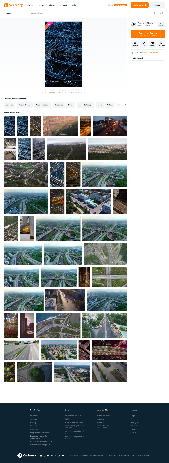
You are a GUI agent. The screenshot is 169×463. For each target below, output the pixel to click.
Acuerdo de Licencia (73, 416)
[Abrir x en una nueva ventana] (59, 455)
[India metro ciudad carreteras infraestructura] (104, 174)
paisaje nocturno (42, 105)
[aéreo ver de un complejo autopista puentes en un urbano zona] (107, 300)
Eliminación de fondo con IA (41, 441)
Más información (138, 58)
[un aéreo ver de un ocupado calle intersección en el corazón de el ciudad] (84, 350)
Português (135, 422)
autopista (9, 105)
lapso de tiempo (85, 105)
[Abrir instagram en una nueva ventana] (44, 455)
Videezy (33, 422)
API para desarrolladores (40, 432)
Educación (34, 429)
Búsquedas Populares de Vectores (75, 427)
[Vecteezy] (13, 5)
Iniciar (157, 5)
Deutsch (134, 426)
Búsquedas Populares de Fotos (75, 432)
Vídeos (51, 5)
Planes (110, 5)
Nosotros (100, 422)
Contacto (100, 419)
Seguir (161, 26)
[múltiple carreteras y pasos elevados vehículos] (104, 228)
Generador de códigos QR (40, 445)
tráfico (71, 105)
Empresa (33, 426)
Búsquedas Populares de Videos (75, 437)
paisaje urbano (25, 105)
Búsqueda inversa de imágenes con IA (38, 437)
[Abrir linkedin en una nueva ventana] (48, 455)
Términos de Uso (111, 455)
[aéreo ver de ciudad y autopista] (60, 126)
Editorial (63, 5)
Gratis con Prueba (148, 34)
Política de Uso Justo (143, 455)
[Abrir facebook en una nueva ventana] (41, 455)
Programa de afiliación (74, 422)
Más (74, 5)
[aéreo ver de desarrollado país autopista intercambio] (58, 228)
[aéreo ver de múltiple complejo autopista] (26, 201)
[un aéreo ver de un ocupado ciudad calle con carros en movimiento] (120, 201)
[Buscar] (155, 13)
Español (134, 419)
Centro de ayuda (103, 416)
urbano (110, 105)
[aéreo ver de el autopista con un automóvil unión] (58, 325)
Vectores (29, 5)
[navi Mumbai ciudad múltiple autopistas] (24, 300)
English (134, 416)
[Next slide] (123, 105)
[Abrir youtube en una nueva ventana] (63, 455)
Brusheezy (34, 416)
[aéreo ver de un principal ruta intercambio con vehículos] (21, 277)
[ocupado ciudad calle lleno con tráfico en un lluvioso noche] (11, 325)
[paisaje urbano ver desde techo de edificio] (27, 325)
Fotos (41, 5)
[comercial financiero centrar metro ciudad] (59, 277)
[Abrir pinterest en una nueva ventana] (52, 455)
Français (134, 429)
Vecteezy (33, 419)
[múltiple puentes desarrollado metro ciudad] (63, 254)
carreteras (59, 105)
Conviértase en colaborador (103, 427)
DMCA (67, 419)
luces (100, 105)
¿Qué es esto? (153, 53)
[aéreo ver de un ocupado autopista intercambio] (23, 254)
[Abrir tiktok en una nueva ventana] (56, 455)
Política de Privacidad (126, 455)
